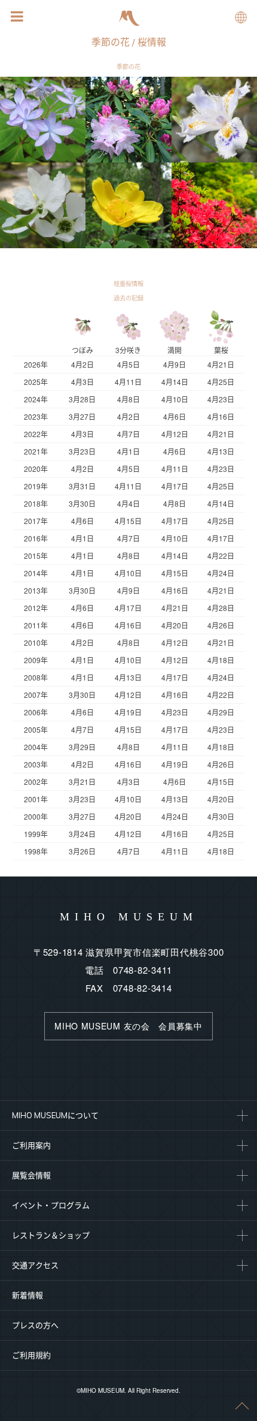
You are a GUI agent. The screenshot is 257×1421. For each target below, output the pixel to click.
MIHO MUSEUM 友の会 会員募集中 (128, 1026)
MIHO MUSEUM (129, 917)
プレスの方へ (35, 1325)
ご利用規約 (31, 1355)
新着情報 (27, 1295)
